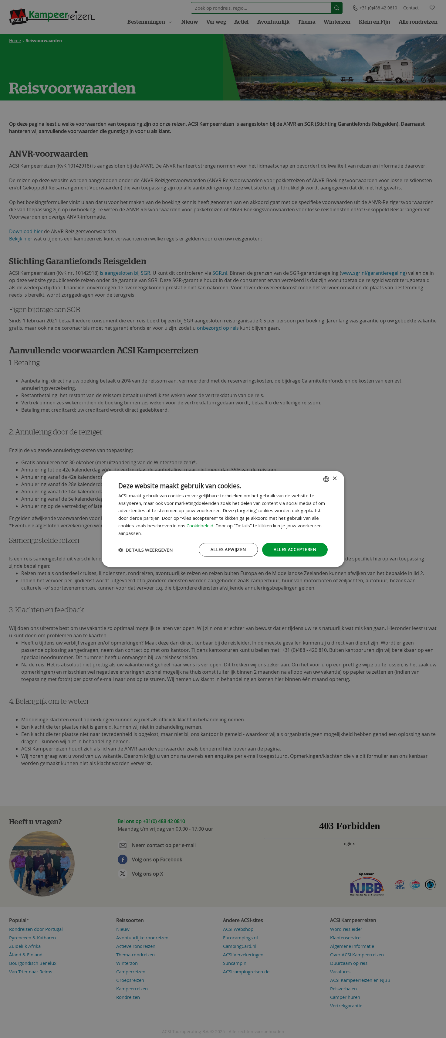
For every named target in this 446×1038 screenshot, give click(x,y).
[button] (145, 550)
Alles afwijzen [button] (228, 550)
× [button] (334, 478)
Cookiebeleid (200, 525)
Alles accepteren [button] (295, 550)
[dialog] (223, 519)
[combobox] (326, 479)
